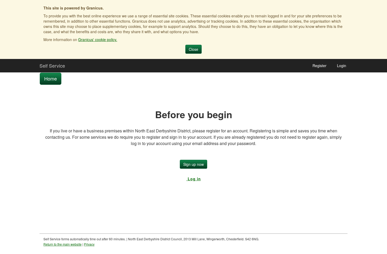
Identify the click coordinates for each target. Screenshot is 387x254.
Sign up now (193, 164)
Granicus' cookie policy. (97, 39)
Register (319, 65)
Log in (193, 178)
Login (341, 65)
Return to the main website (62, 244)
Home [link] (50, 78)
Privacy (89, 244)
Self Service (52, 65)
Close (193, 49)
